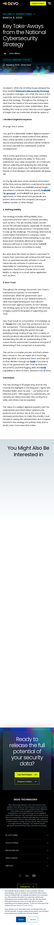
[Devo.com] (10, 3)
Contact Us (25, 887)
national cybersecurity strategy (17, 60)
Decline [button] (33, 919)
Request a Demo (38, 3)
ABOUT (9, 865)
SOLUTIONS (12, 842)
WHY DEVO (12, 858)
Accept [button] (21, 919)
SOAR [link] (43, 367)
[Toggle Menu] (49, 3)
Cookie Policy (27, 905)
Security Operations (17, 14)
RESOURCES (12, 850)
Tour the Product (24, 774)
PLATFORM (12, 835)
